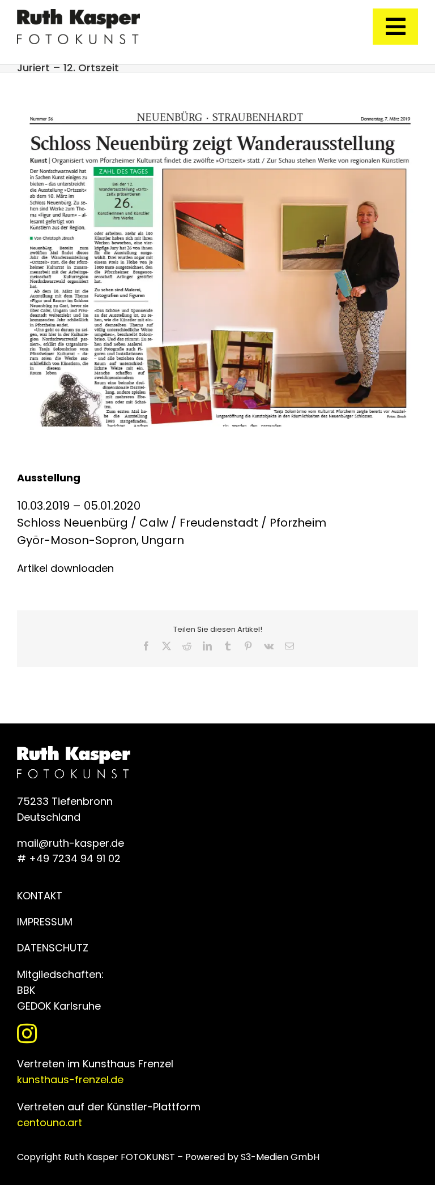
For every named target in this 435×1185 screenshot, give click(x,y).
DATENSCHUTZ (52, 948)
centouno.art (49, 1122)
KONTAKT (39, 896)
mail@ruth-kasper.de (70, 843)
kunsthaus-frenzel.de (70, 1079)
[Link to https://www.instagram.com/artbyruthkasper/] (214, 1033)
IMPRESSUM (44, 922)
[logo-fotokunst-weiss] (78, 14)
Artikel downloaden (65, 568)
